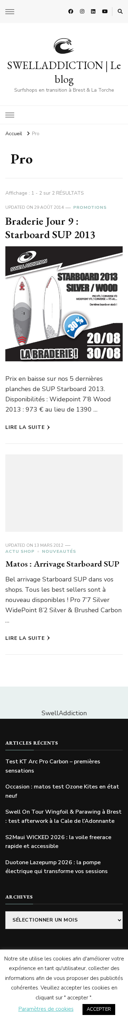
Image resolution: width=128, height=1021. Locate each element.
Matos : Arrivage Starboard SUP (62, 563)
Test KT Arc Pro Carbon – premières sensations (52, 766)
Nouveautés (59, 551)
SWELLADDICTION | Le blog (64, 72)
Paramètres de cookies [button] (46, 1009)
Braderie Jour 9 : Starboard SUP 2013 (50, 227)
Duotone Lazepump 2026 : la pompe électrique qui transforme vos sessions (56, 867)
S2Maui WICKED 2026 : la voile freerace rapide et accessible (58, 841)
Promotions (90, 207)
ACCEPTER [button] (99, 1009)
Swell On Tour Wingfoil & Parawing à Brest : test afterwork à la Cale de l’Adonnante (63, 816)
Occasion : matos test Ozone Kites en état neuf (62, 791)
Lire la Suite (25, 427)
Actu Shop (19, 551)
